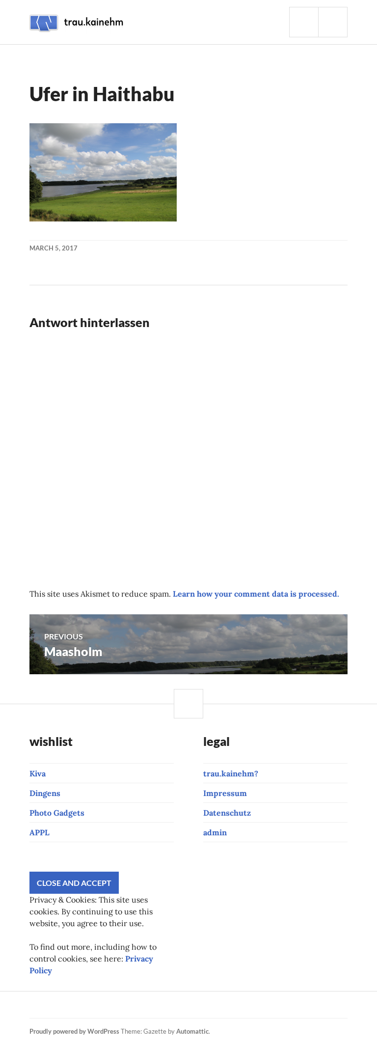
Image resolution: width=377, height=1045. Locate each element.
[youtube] (85, 1005)
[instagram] (52, 1005)
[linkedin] (185, 1005)
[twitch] (102, 1005)
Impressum (225, 793)
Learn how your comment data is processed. (256, 594)
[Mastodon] (252, 1005)
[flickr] (152, 1005)
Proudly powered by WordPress (74, 1031)
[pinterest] (119, 1005)
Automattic (192, 1031)
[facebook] (69, 1005)
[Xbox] (219, 1005)
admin (215, 832)
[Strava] (35, 1005)
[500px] (169, 1005)
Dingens (44, 793)
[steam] (236, 1005)
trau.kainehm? (230, 773)
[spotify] (202, 1005)
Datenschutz (227, 813)
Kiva (37, 773)
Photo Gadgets (56, 813)
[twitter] (135, 1005)
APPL (39, 832)
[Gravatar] (269, 1005)
